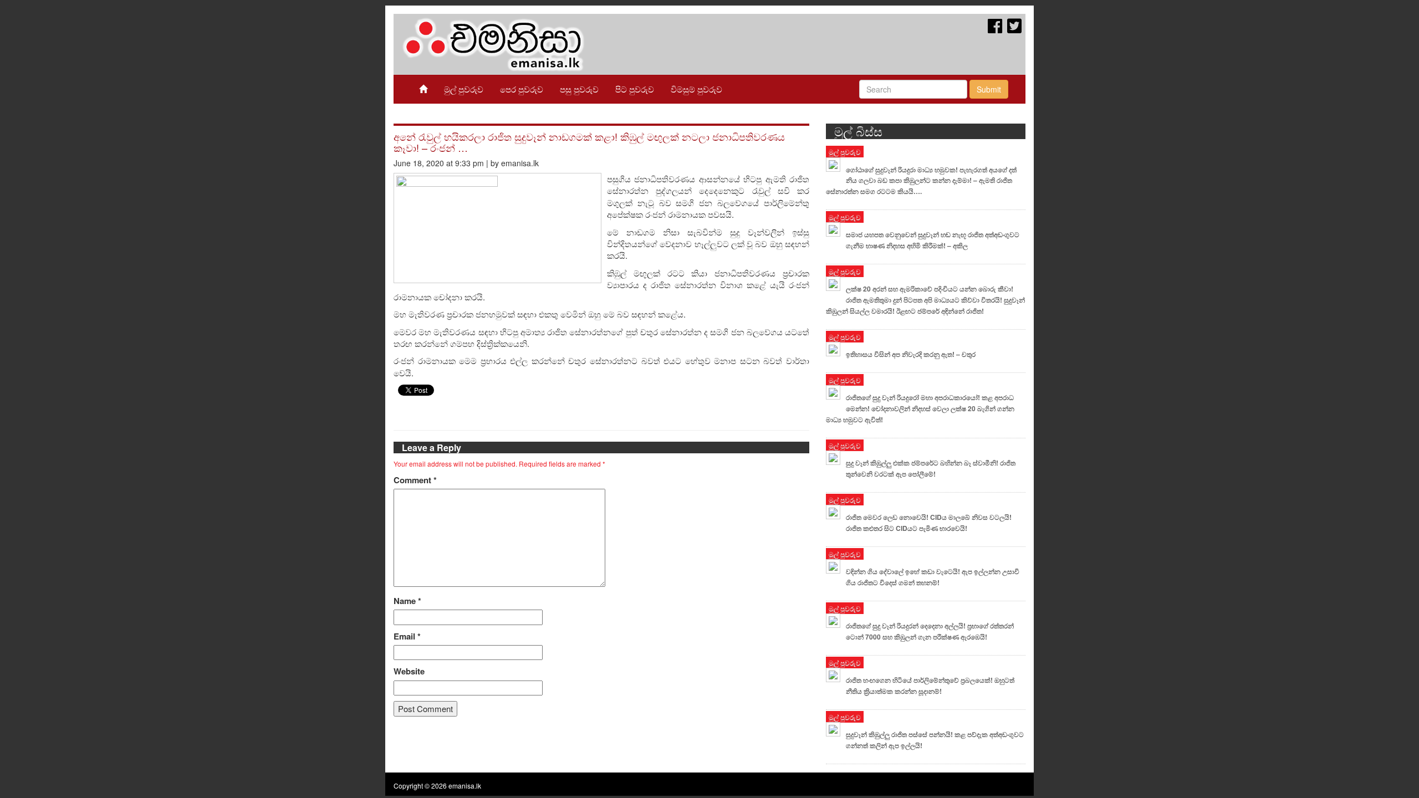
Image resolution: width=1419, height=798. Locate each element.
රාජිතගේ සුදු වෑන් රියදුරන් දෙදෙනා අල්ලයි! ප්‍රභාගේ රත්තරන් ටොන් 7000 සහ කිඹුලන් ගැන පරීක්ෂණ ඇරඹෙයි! (930, 631)
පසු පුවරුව (579, 89)
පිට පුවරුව (634, 89)
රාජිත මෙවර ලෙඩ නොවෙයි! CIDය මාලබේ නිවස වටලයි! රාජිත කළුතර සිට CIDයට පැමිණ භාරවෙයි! (929, 522)
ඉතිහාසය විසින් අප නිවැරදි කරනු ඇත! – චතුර (911, 354)
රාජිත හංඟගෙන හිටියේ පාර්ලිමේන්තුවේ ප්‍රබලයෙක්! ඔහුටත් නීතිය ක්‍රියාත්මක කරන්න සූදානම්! (930, 685)
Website (409, 671)
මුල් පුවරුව (463, 89)
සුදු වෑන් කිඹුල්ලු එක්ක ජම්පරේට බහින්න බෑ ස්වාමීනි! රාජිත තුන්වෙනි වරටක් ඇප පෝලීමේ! (930, 468)
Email (407, 636)
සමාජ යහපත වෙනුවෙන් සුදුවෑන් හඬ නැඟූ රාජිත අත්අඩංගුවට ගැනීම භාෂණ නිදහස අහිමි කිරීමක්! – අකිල (932, 239)
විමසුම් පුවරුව (696, 89)
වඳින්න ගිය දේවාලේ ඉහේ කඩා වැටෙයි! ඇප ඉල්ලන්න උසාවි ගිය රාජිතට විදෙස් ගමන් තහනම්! (932, 576)
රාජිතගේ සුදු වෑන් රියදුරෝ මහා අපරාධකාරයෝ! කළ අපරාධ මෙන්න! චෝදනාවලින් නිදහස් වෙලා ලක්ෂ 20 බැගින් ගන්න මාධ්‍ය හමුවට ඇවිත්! (920, 408)
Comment (415, 480)
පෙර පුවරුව (521, 89)
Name (407, 601)
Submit (989, 89)
